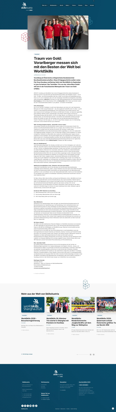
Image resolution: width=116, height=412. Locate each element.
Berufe (61, 5)
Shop (86, 5)
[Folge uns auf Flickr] (28, 406)
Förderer (80, 5)
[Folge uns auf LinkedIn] (33, 406)
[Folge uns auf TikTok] (36, 406)
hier (59, 192)
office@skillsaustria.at (26, 397)
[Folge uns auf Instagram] (25, 406)
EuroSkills (43, 386)
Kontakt (92, 5)
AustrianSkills (43, 384)
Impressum (57, 408)
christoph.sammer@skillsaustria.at (42, 268)
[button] (91, 354)
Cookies (68, 408)
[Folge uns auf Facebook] (22, 406)
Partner (74, 5)
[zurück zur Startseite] (26, 6)
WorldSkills (43, 387)
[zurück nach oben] (113, 408)
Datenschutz (63, 408)
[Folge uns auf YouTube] (30, 406)
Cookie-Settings (74, 408)
